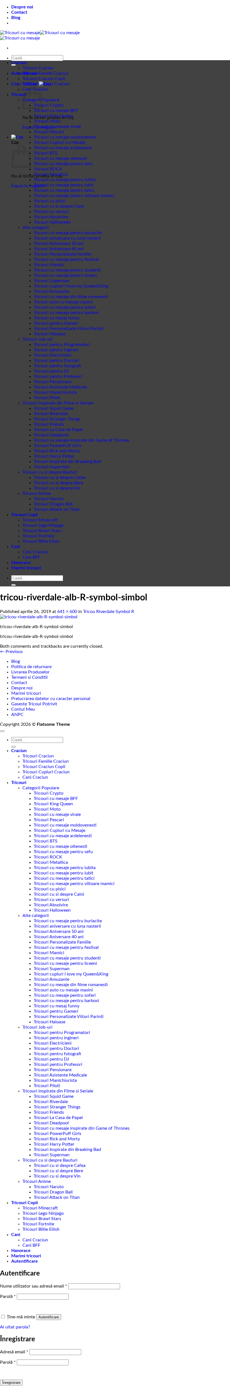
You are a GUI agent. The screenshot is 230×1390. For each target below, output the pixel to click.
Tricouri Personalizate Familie (62, 254)
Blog (15, 17)
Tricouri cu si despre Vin (57, 488)
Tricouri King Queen (53, 116)
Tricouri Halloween (52, 222)
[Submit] (13, 65)
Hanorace (21, 562)
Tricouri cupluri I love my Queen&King (71, 286)
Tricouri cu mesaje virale (57, 126)
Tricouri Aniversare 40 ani (59, 249)
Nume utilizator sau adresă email (33, 1286)
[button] (17, 137)
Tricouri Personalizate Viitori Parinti (69, 328)
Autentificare (48, 1317)
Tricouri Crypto (48, 105)
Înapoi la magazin (28, 186)
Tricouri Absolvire (51, 217)
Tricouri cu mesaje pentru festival (66, 259)
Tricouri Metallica (51, 174)
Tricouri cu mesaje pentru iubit (63, 185)
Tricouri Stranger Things (57, 419)
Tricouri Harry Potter (54, 456)
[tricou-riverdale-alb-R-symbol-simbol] (38, 617)
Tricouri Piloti (47, 398)
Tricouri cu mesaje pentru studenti (67, 270)
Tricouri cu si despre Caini (59, 206)
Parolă (8, 1296)
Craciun (19, 62)
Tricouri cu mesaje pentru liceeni (65, 275)
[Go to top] (2, 731)
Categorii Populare (40, 788)
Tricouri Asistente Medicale (60, 387)
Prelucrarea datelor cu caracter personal (50, 698)
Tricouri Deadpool (51, 435)
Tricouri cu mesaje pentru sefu (63, 164)
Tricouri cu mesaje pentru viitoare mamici (74, 195)
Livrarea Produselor (30, 672)
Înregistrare (11, 1382)
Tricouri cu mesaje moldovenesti (65, 137)
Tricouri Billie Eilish (40, 541)
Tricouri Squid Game (53, 408)
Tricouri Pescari (49, 132)
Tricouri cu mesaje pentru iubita (65, 179)
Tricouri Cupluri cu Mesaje (59, 142)
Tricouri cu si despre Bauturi (49, 472)
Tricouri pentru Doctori (56, 360)
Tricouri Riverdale (51, 413)
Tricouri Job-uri (37, 339)
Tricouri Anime (36, 493)
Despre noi (22, 7)
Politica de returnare (31, 666)
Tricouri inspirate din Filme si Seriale (57, 403)
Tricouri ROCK (48, 169)
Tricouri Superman (52, 281)
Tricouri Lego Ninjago (43, 525)
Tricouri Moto (47, 121)
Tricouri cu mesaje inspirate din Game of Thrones (82, 440)
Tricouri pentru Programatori (62, 344)
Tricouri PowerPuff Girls (57, 445)
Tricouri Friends (49, 424)
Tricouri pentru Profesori (58, 376)
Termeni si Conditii (29, 677)
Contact (19, 12)
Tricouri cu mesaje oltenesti (60, 158)
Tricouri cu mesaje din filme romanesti (71, 296)
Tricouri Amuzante (51, 291)
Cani (15, 546)
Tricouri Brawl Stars (41, 530)
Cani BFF (31, 557)
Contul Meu (23, 709)
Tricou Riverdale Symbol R (108, 611)
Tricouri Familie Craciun (45, 73)
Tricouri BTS (46, 153)
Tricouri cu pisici (50, 201)
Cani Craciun (35, 552)
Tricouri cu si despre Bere (58, 483)
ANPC (17, 714)
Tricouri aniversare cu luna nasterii (67, 238)
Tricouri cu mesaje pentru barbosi (66, 312)
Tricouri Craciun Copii (43, 78)
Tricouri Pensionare (53, 382)
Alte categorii (35, 227)
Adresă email (14, 1352)
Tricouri (18, 94)
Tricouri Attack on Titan (57, 509)
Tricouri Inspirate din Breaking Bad (67, 461)
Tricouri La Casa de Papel (58, 429)
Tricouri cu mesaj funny (56, 318)
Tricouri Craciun (38, 68)
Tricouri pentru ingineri (56, 350)
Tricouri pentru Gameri (56, 323)
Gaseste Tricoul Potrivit (34, 704)
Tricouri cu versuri (51, 211)
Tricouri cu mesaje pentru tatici (64, 190)
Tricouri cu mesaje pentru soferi (65, 307)
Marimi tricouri (26, 568)
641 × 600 (67, 611)
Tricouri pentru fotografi (57, 366)
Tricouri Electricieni (53, 355)
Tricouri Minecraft (40, 520)
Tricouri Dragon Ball (53, 504)
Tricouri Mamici (49, 265)
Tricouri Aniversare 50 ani (59, 243)
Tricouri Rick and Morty (57, 451)
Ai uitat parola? (15, 1327)
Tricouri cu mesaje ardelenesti (63, 148)
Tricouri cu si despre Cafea (60, 477)
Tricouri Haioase (49, 334)
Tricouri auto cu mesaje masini (63, 302)
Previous (11, 651)
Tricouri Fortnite (38, 536)
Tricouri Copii (24, 515)
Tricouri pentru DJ (51, 371)
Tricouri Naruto (49, 499)
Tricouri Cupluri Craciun (46, 84)
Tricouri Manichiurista (55, 392)
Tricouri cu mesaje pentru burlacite (68, 233)
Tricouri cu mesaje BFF (56, 110)
